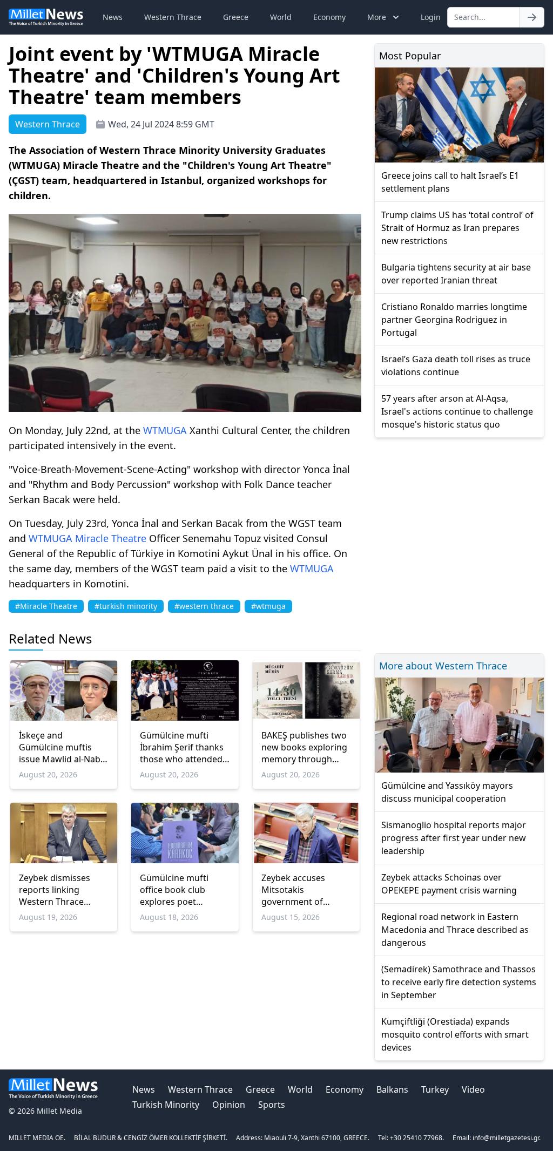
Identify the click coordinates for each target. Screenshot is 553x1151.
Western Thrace (172, 17)
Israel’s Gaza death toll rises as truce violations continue (455, 365)
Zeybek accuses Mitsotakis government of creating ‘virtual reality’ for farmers (300, 890)
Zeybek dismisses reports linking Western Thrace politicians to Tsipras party (61, 890)
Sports (271, 1105)
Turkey (435, 1089)
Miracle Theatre (110, 538)
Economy (329, 17)
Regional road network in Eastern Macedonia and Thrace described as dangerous (455, 930)
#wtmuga (268, 606)
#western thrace (204, 606)
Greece (235, 17)
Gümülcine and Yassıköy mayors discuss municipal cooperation (447, 792)
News (113, 17)
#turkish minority (126, 606)
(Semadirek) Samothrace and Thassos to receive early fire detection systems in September (458, 982)
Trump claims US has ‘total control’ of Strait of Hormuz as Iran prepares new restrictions (457, 228)
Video (473, 1089)
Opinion (228, 1105)
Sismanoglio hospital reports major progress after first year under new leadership (453, 838)
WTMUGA (165, 430)
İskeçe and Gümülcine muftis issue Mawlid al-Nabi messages (61, 747)
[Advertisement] (459, 544)
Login (431, 17)
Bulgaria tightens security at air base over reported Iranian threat (456, 273)
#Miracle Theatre (46, 606)
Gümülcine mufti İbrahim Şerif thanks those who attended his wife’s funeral (182, 747)
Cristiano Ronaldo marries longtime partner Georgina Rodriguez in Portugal (454, 319)
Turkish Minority (165, 1105)
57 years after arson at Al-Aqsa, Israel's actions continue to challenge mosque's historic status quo (457, 411)
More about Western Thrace (443, 665)
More (376, 17)
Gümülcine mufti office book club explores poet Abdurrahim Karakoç (182, 890)
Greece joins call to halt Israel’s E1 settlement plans (450, 182)
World (281, 17)
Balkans (392, 1089)
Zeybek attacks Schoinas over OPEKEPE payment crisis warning (449, 883)
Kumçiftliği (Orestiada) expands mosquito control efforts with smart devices (455, 1034)
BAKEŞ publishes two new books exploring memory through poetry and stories (304, 747)
